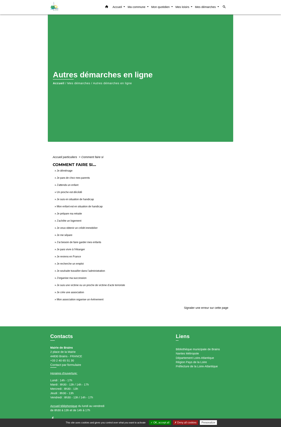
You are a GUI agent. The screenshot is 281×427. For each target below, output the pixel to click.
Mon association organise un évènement (80, 299)
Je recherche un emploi (70, 263)
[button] (106, 7)
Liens (183, 336)
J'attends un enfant (67, 185)
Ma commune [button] (137, 7)
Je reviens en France (69, 256)
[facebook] (54, 418)
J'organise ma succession (72, 278)
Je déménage (65, 170)
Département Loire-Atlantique (195, 358)
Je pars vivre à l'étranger (71, 249)
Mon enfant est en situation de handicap (80, 206)
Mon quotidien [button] (160, 7)
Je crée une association (70, 292)
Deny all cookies (186, 422)
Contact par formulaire (65, 365)
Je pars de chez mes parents (73, 177)
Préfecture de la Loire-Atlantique (197, 366)
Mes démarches (78, 83)
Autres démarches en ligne (112, 83)
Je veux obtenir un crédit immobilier (77, 228)
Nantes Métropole (187, 353)
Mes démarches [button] (206, 7)
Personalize (208, 422)
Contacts (61, 336)
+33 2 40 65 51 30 (62, 360)
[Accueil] (70, 7)
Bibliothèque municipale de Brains (198, 349)
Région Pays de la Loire (191, 362)
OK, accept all (161, 422)
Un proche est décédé (69, 192)
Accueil (58, 83)
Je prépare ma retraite (69, 213)
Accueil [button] (118, 7)
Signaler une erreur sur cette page (206, 307)
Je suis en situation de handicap (75, 199)
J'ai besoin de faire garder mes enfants (79, 242)
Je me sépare (64, 235)
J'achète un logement (69, 220)
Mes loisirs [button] (182, 7)
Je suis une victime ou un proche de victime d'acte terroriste (91, 285)
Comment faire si (92, 157)
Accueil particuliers (65, 157)
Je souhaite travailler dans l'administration (81, 270)
